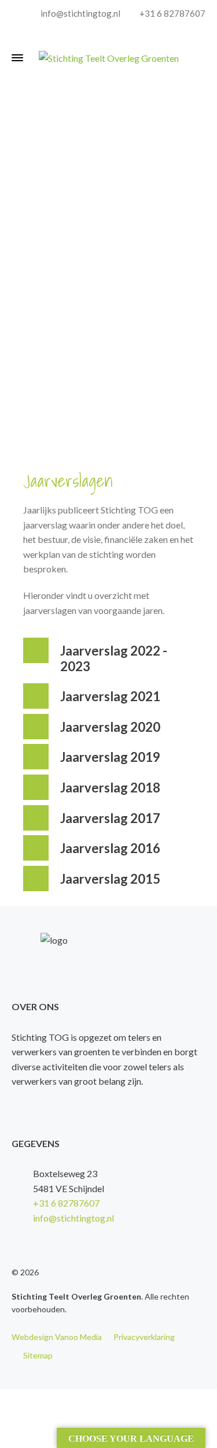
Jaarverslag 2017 (110, 818)
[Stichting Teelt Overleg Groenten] (108, 58)
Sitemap (38, 1355)
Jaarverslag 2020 (110, 727)
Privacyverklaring (144, 1337)
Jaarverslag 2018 (110, 787)
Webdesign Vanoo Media (57, 1337)
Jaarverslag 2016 (110, 848)
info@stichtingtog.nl (79, 13)
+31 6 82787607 (171, 13)
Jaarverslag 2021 (110, 696)
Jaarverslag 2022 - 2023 (113, 658)
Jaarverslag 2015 (110, 879)
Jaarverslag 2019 (110, 757)
